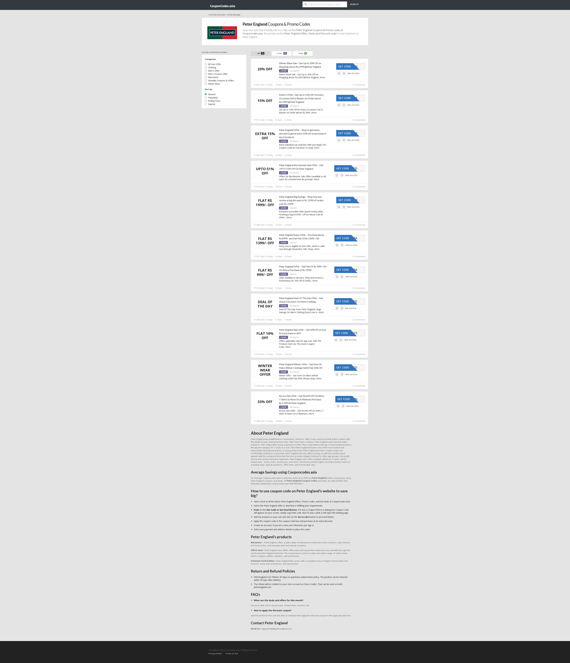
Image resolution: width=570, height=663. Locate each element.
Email (288, 85)
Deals (302, 53)
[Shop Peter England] (222, 32)
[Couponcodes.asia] (223, 5)
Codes (281, 53)
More (322, 77)
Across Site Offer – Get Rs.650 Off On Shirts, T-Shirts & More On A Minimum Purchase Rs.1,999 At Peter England (301, 399)
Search (354, 4)
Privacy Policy (215, 653)
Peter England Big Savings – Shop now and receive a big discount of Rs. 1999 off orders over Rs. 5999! (301, 200)
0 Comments (359, 85)
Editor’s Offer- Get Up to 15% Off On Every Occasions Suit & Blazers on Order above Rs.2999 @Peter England (301, 98)
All (260, 53)
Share (279, 85)
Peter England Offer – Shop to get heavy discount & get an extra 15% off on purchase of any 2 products (302, 133)
